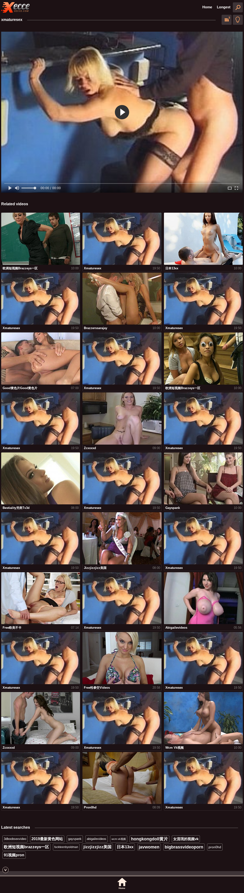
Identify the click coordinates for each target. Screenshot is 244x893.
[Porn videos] (15, 7)
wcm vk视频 (119, 839)
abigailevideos (96, 839)
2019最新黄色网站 (47, 839)
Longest (223, 7)
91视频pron (14, 855)
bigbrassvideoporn (184, 847)
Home (207, 7)
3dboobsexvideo (15, 839)
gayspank (74, 839)
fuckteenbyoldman (66, 847)
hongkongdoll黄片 (149, 839)
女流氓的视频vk (185, 839)
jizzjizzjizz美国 (97, 847)
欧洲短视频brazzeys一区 (26, 847)
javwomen (149, 847)
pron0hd (214, 847)
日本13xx (125, 847)
